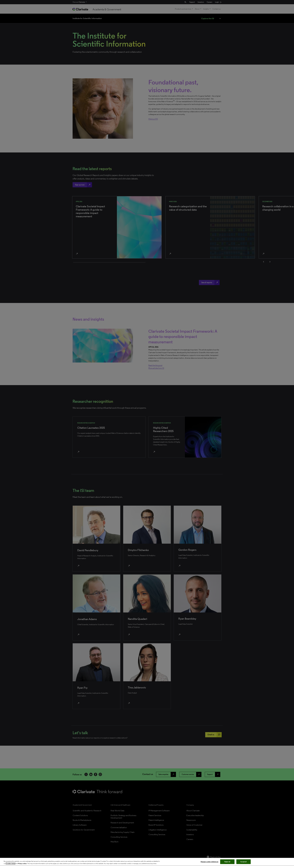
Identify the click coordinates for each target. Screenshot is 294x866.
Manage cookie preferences (209, 862)
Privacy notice (22, 863)
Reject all (227, 862)
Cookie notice (10, 863)
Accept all (243, 862)
